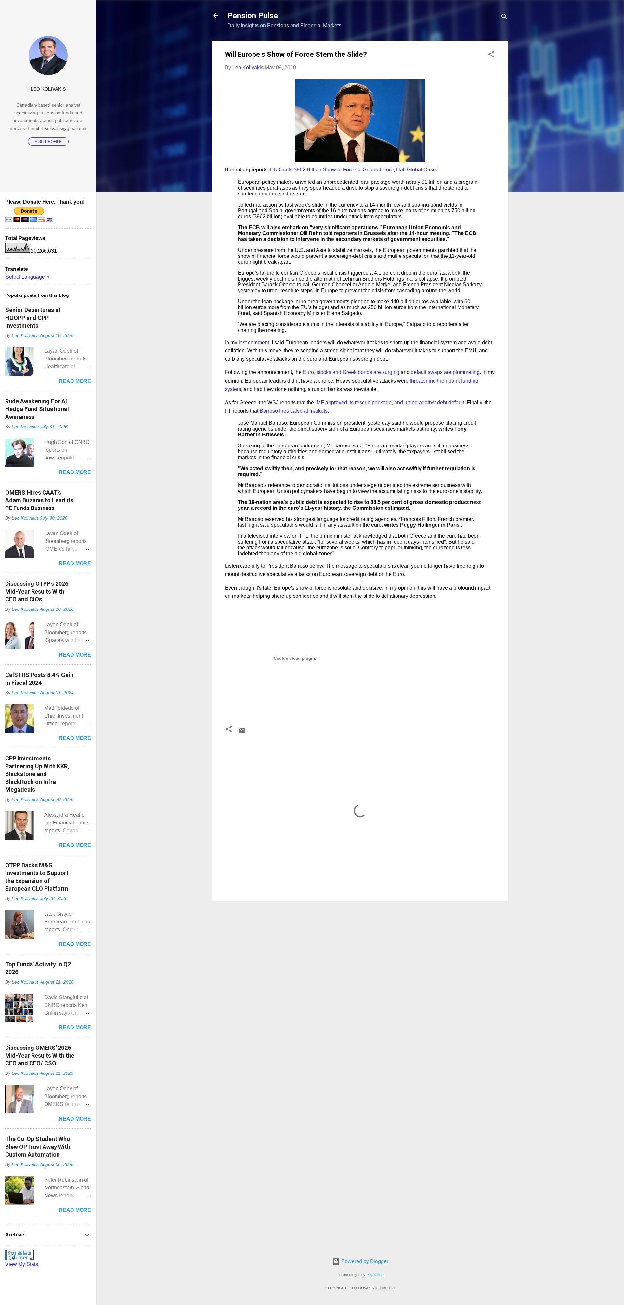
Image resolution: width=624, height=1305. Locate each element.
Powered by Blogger (364, 1261)
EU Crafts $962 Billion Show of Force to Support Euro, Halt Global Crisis (353, 169)
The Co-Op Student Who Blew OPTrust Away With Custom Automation (37, 1147)
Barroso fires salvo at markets (294, 411)
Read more (75, 381)
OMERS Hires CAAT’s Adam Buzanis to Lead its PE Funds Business (39, 500)
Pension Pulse (253, 15)
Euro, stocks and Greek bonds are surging (351, 372)
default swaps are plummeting (445, 372)
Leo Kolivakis (48, 89)
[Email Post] (242, 732)
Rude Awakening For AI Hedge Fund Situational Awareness (37, 409)
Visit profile (48, 141)
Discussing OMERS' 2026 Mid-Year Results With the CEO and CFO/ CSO (39, 1055)
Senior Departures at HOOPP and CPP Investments (33, 318)
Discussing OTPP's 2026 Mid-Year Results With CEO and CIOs (36, 591)
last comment (254, 342)
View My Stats (21, 1264)
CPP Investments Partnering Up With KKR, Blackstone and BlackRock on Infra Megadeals (37, 774)
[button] (491, 55)
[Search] (504, 18)
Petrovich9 (374, 1275)
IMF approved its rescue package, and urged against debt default (389, 402)
